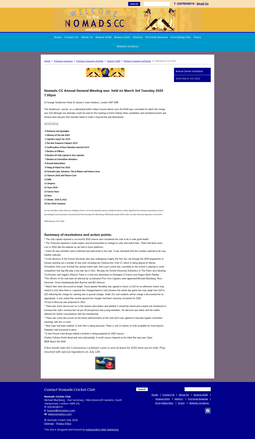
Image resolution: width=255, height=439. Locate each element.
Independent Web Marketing (102, 429)
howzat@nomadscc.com (61, 410)
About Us (87, 37)
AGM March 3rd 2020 (188, 78)
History (138, 37)
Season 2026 (104, 37)
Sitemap (49, 423)
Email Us (203, 4)
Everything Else (181, 37)
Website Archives (127, 46)
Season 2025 (122, 37)
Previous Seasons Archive (89, 61)
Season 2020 (113, 61)
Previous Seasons (156, 37)
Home (58, 37)
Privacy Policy (63, 423)
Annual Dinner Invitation (189, 71)
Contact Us (71, 37)
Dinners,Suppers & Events (137, 61)
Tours (197, 37)
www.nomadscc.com (60, 414)
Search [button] (134, 3)
